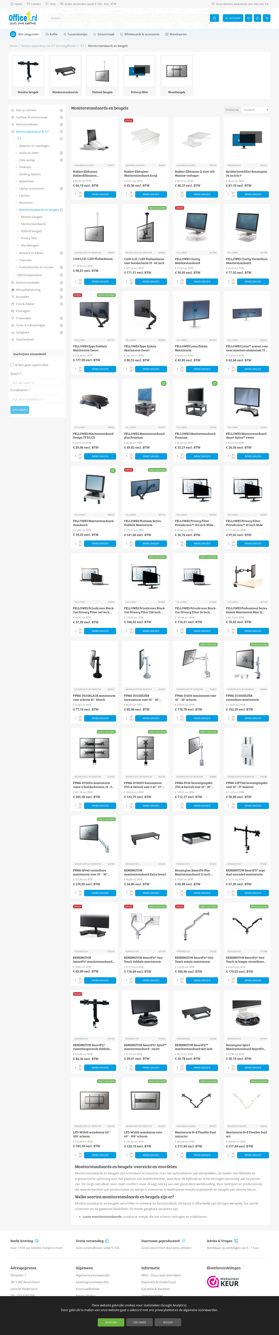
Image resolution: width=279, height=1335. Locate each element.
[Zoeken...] (214, 18)
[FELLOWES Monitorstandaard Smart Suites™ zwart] (247, 402)
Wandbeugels (176, 92)
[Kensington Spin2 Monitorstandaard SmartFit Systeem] (247, 1013)
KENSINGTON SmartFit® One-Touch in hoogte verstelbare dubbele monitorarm (245, 960)
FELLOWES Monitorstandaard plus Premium (144, 435)
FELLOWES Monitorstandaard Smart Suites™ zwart (246, 435)
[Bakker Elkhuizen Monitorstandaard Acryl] (145, 140)
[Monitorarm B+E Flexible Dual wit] (247, 1100)
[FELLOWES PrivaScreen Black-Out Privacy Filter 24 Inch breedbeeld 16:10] (196, 576)
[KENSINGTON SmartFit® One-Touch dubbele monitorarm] (145, 926)
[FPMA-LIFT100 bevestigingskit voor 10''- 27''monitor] (247, 751)
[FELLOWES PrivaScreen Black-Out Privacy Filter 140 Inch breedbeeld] (94, 576)
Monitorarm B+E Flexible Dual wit (246, 1134)
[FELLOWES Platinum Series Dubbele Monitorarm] (145, 489)
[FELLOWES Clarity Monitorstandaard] (196, 227)
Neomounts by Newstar (88, 252)
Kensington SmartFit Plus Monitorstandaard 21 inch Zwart (192, 872)
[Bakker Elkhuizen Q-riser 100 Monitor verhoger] (196, 140)
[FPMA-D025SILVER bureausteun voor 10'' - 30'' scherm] (145, 664)
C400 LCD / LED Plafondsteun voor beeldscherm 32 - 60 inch (144, 261)
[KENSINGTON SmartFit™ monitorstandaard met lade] (196, 1013)
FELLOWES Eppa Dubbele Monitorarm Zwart (90, 348)
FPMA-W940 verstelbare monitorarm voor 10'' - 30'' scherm (90, 872)
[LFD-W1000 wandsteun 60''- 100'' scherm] (94, 1100)
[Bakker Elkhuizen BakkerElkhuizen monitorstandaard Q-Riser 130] (94, 140)
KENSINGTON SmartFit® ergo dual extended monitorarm (245, 872)
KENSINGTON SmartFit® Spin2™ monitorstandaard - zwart (145, 1047)
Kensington (234, 165)
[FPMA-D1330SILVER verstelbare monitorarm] (247, 664)
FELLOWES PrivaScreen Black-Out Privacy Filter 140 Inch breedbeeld (93, 610)
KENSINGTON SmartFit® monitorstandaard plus (92, 960)
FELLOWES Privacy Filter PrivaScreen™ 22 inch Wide (244, 523)
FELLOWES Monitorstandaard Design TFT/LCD (93, 435)
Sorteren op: (232, 109)
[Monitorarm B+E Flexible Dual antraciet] (196, 1100)
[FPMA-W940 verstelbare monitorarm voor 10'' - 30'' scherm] (94, 838)
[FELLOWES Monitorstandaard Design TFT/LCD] (94, 402)
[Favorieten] (248, 18)
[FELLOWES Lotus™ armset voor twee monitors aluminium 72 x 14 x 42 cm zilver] (247, 314)
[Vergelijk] (257, 18)
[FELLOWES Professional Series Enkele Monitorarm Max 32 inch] (247, 576)
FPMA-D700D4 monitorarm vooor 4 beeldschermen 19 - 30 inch (93, 785)
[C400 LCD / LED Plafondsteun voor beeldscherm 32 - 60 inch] (145, 227)
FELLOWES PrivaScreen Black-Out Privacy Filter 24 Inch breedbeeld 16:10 (195, 610)
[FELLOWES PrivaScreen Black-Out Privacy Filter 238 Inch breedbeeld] (145, 576)
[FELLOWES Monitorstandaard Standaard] (94, 489)
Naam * (15, 374)
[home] (13, 45)
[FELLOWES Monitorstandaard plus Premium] (145, 402)
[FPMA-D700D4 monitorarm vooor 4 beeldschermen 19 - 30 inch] (94, 751)
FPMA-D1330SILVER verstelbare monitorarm (242, 697)
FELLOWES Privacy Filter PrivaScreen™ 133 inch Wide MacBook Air (194, 523)
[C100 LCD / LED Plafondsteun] (94, 227)
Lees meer (139, 1322)
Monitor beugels (28, 92)
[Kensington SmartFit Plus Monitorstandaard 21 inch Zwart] (196, 838)
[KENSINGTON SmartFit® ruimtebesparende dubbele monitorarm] (94, 1013)
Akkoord (111, 1322)
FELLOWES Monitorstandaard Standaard (93, 523)
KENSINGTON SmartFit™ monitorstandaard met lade (194, 1047)
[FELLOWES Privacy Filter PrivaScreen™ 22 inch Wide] (247, 489)
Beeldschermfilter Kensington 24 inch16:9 (246, 173)
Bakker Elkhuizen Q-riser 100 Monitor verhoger (195, 173)
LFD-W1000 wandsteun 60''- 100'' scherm (92, 1134)
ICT (82, 46)
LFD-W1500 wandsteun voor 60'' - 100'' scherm (143, 1134)
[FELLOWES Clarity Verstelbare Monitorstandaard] (247, 227)
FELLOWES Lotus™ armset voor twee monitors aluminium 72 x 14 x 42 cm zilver (247, 348)
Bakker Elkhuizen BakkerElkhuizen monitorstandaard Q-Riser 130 (93, 174)
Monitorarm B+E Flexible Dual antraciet (195, 1134)
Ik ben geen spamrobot (31, 365)
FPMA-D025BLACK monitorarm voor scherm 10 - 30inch (94, 697)
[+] (80, 192)
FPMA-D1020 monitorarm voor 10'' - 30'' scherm (195, 697)
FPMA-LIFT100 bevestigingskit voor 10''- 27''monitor (247, 785)
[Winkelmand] (266, 18)
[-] (80, 195)
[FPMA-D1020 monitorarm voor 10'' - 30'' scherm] (196, 664)
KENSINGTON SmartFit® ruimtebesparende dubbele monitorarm (91, 1047)
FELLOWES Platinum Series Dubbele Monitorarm (142, 523)
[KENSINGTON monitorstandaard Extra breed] (145, 838)
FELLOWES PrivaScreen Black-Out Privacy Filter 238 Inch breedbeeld (145, 610)
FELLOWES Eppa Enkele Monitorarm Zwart (140, 348)
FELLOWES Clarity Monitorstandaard (187, 261)
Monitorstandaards (65, 92)
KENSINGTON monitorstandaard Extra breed (145, 872)
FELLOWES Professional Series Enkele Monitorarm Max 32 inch (246, 610)
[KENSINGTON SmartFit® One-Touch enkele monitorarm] (196, 926)
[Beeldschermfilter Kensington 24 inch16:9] (247, 140)
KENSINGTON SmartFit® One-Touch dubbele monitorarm (143, 959)
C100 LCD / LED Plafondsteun (93, 259)
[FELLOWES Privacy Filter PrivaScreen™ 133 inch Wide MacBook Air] (196, 489)
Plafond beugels (102, 92)
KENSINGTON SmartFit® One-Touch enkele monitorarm (194, 959)
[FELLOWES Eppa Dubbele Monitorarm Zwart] (94, 314)
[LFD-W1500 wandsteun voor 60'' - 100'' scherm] (145, 1100)
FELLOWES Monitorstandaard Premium (195, 435)
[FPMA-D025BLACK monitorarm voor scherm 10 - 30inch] (94, 664)
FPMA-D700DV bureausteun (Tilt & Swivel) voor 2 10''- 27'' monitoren (143, 785)
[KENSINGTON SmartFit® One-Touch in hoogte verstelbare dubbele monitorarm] (247, 926)
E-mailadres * (20, 390)
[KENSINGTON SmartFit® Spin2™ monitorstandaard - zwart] (145, 1013)
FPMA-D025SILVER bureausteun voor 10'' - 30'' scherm (141, 698)
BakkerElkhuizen (84, 165)
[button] (100, 194)
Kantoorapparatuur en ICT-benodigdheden (48, 46)
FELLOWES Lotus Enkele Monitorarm (191, 348)
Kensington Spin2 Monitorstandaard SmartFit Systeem (245, 1047)
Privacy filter (139, 92)
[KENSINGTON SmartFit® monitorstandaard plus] (94, 926)
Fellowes (182, 252)
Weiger (168, 1322)
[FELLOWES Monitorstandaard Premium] (196, 402)
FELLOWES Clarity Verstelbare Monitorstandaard (247, 261)
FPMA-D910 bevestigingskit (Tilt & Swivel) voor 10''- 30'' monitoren (194, 785)
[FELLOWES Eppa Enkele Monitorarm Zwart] (145, 314)
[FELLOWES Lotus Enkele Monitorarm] (196, 314)
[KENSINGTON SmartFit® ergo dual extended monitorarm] (247, 838)
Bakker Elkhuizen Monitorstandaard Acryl (140, 173)
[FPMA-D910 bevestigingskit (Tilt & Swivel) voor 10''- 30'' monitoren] (196, 751)
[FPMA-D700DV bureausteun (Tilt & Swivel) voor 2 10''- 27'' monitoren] (145, 751)
